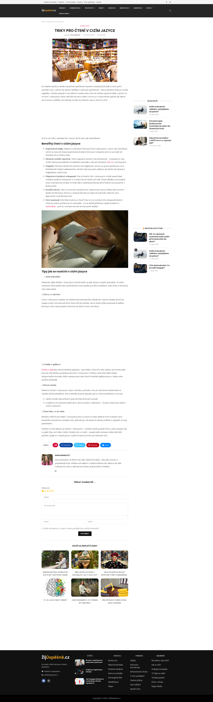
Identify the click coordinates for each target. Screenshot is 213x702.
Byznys (149, 8)
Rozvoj (117, 656)
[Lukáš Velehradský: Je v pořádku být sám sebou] (85, 587)
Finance (62, 8)
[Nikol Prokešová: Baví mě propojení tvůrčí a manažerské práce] (114, 559)
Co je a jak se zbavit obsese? (55, 600)
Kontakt (98, 2)
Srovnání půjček (71, 2)
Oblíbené (160, 656)
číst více (110, 162)
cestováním (51, 206)
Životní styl (89, 8)
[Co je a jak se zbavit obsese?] (55, 587)
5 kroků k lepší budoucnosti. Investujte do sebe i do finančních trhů (159, 125)
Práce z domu (64, 13)
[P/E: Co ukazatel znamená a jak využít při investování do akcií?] (140, 237)
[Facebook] (166, 2)
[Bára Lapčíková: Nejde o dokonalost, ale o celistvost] (85, 559)
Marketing (138, 8)
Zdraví (101, 8)
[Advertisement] (85, 119)
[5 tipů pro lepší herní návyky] (79, 672)
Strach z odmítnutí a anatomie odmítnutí (94, 661)
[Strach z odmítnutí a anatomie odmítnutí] (79, 662)
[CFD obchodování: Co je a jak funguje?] (140, 268)
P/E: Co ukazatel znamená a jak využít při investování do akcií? (159, 238)
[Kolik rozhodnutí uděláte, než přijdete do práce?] (140, 109)
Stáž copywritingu (89, 2)
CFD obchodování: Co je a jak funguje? (159, 266)
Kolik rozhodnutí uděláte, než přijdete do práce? (159, 109)
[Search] (170, 11)
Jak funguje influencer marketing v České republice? (95, 681)
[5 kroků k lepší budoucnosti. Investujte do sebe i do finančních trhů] (140, 124)
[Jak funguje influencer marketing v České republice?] (79, 681)
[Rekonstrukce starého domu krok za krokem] (114, 587)
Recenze (80, 2)
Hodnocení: (46, 488)
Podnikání (61, 2)
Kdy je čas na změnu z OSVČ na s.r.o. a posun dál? (160, 140)
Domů (43, 21)
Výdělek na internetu (50, 2)
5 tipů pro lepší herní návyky (94, 671)
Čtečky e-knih (47, 369)
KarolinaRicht (75, 35)
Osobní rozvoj (75, 8)
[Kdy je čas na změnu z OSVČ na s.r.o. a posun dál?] (140, 141)
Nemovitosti (124, 8)
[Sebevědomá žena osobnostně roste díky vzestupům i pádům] (55, 559)
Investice (111, 8)
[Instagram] (170, 2)
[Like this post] (56, 445)
